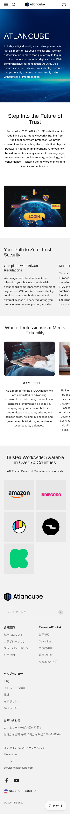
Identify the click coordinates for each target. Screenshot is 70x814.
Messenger (11, 754)
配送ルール (11, 707)
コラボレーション (15, 641)
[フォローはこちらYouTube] (16, 780)
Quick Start (45, 641)
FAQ (6, 681)
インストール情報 (15, 687)
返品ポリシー (12, 701)
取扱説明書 (45, 648)
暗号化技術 (45, 654)
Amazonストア (48, 661)
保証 (6, 694)
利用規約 (9, 654)
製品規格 (44, 634)
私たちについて (13, 634)
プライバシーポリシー (17, 648)
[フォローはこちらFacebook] (6, 780)
